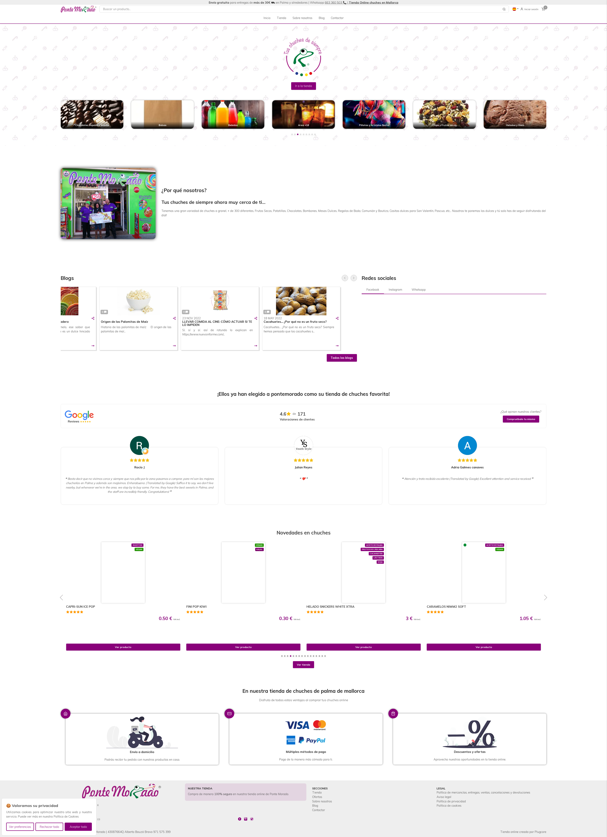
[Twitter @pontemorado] (251, 819)
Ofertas (317, 797)
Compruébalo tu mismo (521, 419)
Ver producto (123, 647)
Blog (322, 18)
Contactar (337, 18)
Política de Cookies (66, 816)
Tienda (281, 18)
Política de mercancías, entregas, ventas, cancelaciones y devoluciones (483, 792)
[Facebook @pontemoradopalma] (239, 819)
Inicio (267, 18)
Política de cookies (449, 805)
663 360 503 (333, 2)
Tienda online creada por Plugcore (523, 832)
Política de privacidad (451, 801)
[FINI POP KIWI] (123, 572)
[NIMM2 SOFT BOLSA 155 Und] (484, 572)
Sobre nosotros (302, 18)
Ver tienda (303, 664)
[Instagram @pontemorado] (245, 819)
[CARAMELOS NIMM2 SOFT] (363, 572)
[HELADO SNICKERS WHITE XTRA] (243, 572)
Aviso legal (444, 797)
